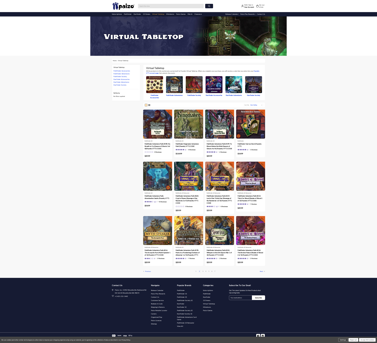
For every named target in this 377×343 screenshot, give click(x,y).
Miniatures (170, 14)
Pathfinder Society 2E (185, 310)
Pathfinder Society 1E (185, 300)
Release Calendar (231, 14)
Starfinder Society (119, 85)
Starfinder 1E (182, 307)
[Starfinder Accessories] (214, 84)
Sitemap (154, 324)
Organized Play (156, 317)
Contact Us (261, 14)
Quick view (157, 125)
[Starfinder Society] (253, 84)
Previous (148, 271)
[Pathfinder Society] (194, 84)
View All (180, 326)
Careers (154, 314)
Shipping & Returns (158, 307)
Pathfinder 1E (182, 294)
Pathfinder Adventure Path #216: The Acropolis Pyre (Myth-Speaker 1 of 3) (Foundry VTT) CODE (157, 252)
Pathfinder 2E (182, 297)
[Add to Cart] (154, 125)
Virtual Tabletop (158, 14)
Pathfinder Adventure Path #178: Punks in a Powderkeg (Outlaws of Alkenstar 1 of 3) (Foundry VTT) (188, 252)
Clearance (198, 14)
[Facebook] (258, 336)
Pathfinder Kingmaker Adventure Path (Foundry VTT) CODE (187, 145)
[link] (153, 152)
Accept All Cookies (367, 340)
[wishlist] (161, 125)
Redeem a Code (157, 304)
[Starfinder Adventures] (233, 84)
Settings (343, 340)
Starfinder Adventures (121, 82)
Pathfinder (128, 14)
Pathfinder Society (120, 76)
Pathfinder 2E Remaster (185, 323)
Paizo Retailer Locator (159, 310)
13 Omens (146, 14)
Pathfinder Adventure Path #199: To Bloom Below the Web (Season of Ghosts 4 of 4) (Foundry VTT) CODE (219, 146)
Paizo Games (181, 14)
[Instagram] (263, 336)
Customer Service (157, 300)
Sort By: (246, 105)
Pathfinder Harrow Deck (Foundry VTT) (249, 145)
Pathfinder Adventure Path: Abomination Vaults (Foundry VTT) (157, 197)
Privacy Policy (126, 340)
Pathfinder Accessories (121, 71)
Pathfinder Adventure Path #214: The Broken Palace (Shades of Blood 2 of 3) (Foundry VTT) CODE (250, 252)
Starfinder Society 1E (184, 314)
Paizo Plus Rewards (247, 14)
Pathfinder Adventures (121, 74)
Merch (190, 14)
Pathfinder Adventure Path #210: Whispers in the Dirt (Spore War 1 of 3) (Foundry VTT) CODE (219, 252)
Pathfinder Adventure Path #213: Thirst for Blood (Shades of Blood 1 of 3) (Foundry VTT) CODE (250, 198)
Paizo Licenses (156, 320)
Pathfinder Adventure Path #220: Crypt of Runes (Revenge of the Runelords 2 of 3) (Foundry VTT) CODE (187, 199)
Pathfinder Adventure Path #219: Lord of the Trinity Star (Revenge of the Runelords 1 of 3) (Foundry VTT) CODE (219, 199)
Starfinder (137, 14)
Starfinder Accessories (121, 79)
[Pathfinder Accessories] (154, 84)
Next (262, 271)
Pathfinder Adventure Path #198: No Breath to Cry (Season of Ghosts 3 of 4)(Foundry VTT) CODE (157, 146)
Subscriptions (117, 14)
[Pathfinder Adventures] (174, 84)
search (209, 6)
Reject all (353, 340)
